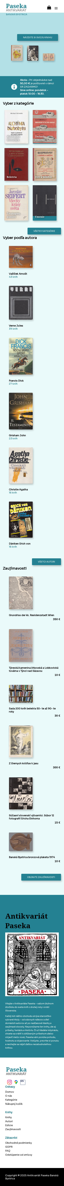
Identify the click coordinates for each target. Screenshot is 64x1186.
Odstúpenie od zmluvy (18, 1154)
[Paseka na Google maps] (16, 1083)
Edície (9, 1125)
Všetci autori (46, 561)
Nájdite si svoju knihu (37, 37)
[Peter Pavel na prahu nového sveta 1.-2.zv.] (48, 57)
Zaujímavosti (13, 1129)
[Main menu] (56, 6)
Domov (9, 1091)
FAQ (7, 1150)
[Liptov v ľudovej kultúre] (33, 53)
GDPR (9, 1146)
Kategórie (11, 1099)
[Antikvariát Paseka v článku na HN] (22, 1083)
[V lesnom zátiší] (17, 53)
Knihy (8, 1117)
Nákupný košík (14, 1103)
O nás (8, 1095)
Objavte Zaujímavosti (41, 877)
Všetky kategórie (44, 231)
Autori (9, 1121)
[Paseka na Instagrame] (9, 1083)
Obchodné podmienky (18, 1142)
